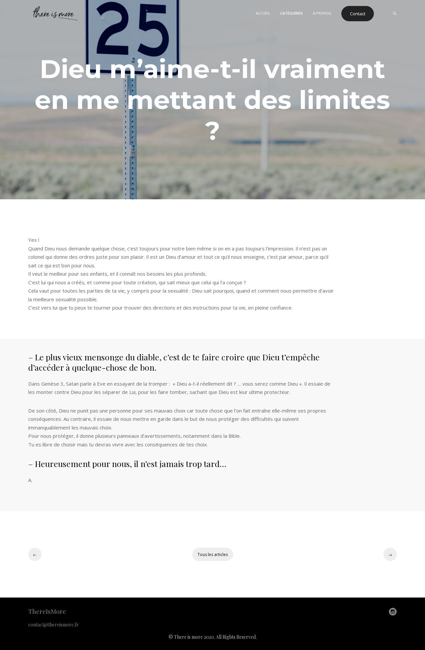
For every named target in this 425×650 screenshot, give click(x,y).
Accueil (263, 13)
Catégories (291, 13)
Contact (357, 14)
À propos (322, 13)
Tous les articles (213, 554)
